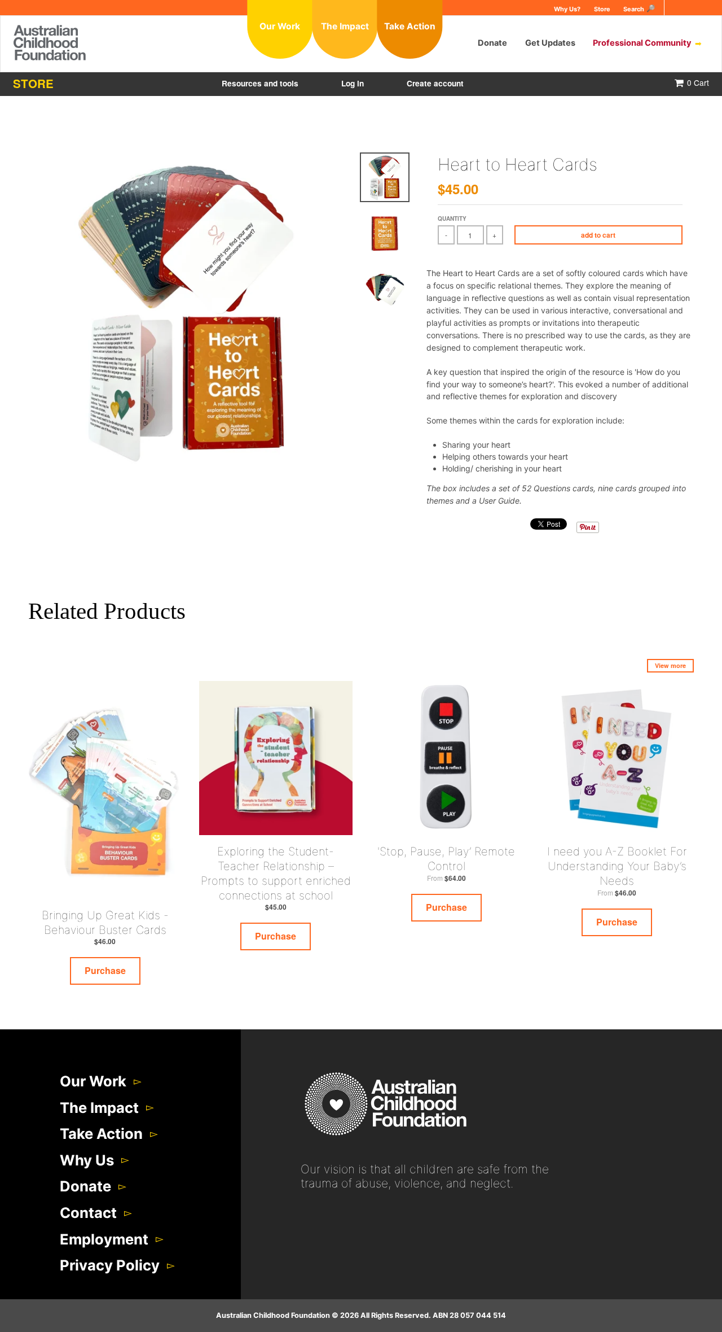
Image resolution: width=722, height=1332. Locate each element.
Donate (492, 43)
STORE (33, 83)
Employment (104, 1239)
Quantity (452, 218)
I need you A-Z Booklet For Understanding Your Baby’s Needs (617, 866)
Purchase (105, 970)
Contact (88, 1212)
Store (602, 9)
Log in (352, 83)
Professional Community (642, 43)
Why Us (87, 1160)
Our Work (93, 1081)
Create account (435, 83)
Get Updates (550, 43)
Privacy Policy (110, 1265)
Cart (698, 82)
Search (633, 9)
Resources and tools (260, 83)
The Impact (99, 1107)
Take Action (101, 1133)
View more (670, 665)
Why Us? (567, 9)
